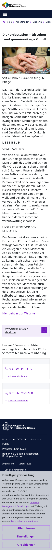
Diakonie (37, 21)
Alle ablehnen (26, 545)
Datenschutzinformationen (25, 521)
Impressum (8, 463)
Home (9, 21)
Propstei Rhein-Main (14, 449)
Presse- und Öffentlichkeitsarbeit (21, 439)
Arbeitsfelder (22, 21)
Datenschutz (24, 463)
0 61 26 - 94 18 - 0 (20, 368)
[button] (26, 376)
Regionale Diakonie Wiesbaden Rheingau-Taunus (20, 455)
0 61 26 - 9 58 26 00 (21, 393)
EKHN (5, 444)
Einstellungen (26, 536)
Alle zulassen (26, 528)
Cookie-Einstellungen (15, 469)
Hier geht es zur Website (18, 313)
